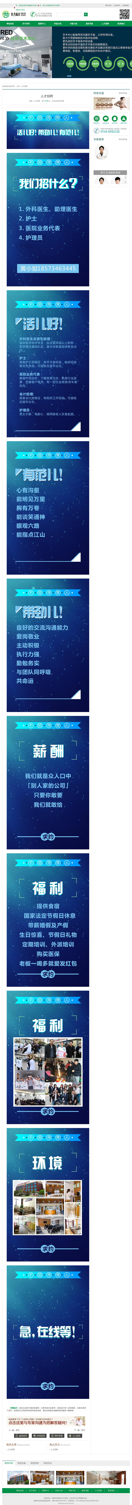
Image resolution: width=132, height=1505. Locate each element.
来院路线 (126, 5)
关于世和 (26, 24)
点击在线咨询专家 (58, 101)
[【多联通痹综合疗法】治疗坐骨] (112, 99)
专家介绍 (73, 24)
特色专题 (99, 93)
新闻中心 (42, 24)
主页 (18, 86)
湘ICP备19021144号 (59, 1501)
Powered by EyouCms (66, 1503)
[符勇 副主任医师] (117, 177)
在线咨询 (117, 5)
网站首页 (10, 24)
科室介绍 (57, 24)
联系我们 (121, 24)
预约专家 (108, 5)
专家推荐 (99, 139)
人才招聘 (105, 24)
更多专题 (122, 93)
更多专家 (122, 139)
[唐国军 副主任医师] (101, 145)
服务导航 (89, 24)
